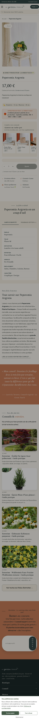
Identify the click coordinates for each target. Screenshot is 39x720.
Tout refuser (28, 713)
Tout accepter (10, 713)
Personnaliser (19, 717)
